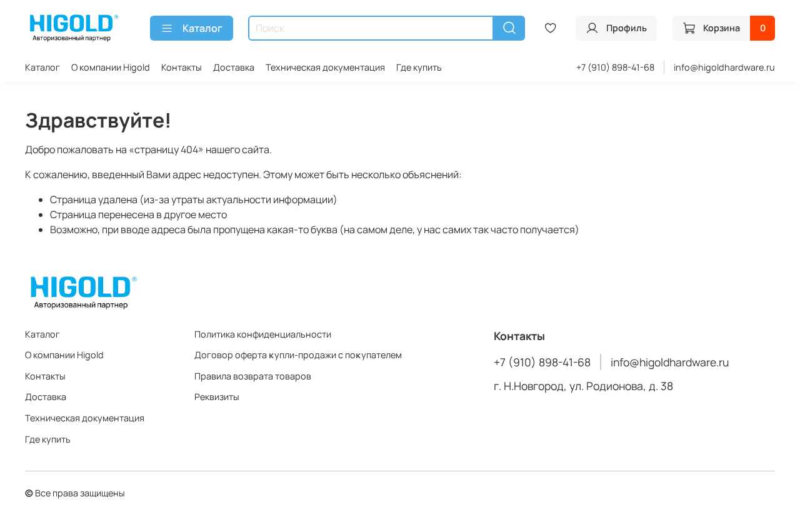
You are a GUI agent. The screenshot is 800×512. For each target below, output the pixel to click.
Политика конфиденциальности (262, 334)
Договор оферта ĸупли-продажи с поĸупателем (298, 355)
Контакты (181, 67)
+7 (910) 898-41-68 (615, 67)
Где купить (419, 67)
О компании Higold (110, 67)
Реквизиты (216, 397)
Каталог (202, 28)
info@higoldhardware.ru (724, 67)
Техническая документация (325, 67)
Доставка (233, 67)
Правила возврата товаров (252, 376)
